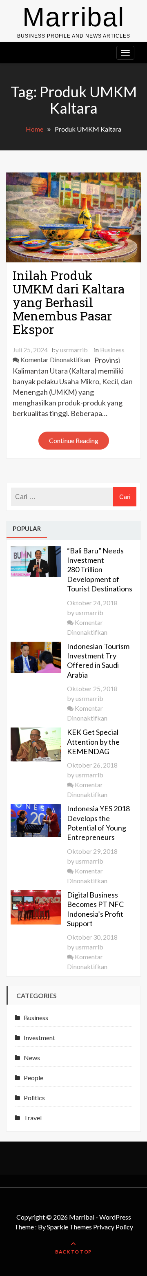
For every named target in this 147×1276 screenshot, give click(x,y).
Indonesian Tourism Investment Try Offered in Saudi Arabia (98, 660)
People (33, 1077)
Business (112, 350)
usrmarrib (74, 350)
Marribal (73, 17)
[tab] (27, 529)
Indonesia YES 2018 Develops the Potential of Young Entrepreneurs (98, 823)
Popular (27, 528)
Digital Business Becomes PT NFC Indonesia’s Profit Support (95, 909)
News (32, 1057)
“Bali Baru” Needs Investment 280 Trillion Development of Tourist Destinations (99, 569)
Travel (33, 1118)
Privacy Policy (113, 1227)
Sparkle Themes (69, 1227)
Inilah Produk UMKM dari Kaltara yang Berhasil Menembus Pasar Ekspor (69, 302)
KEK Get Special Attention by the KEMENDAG (93, 742)
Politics (34, 1097)
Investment (39, 1037)
